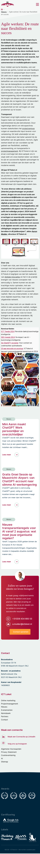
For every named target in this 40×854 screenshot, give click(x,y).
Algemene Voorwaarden (11, 749)
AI (2, 758)
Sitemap (4, 762)
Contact (4, 720)
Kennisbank (6, 713)
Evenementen (6, 710)
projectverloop (28, 128)
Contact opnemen (20, 632)
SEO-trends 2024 (8, 337)
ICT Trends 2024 (7, 331)
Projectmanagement (9, 704)
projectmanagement (9, 151)
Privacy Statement (9, 752)
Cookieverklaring (8, 755)
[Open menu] (37, 4)
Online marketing (8, 700)
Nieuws (4, 12)
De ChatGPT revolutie (9, 343)
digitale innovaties (12, 277)
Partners (4, 716)
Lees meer (6, 454)
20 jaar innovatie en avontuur (12, 349)
